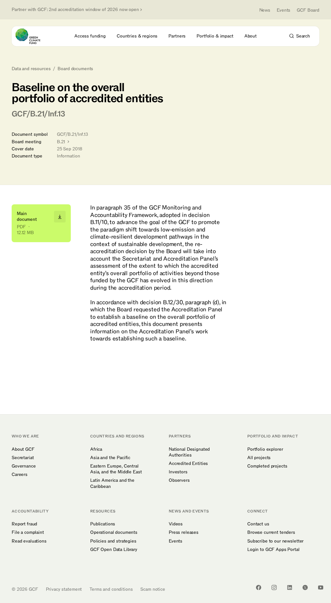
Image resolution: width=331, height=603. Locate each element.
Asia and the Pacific (110, 458)
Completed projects (267, 466)
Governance (24, 466)
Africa (96, 449)
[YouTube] (320, 587)
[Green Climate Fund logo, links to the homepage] (34, 36)
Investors (178, 472)
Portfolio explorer (265, 449)
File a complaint (28, 532)
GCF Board (308, 10)
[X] (305, 587)
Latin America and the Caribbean (112, 483)
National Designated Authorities (189, 452)
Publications (102, 524)
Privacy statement (64, 589)
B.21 (61, 142)
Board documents (75, 69)
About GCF (23, 449)
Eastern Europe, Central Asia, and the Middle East (116, 469)
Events (283, 10)
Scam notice (152, 589)
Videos (176, 524)
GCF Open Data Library (113, 550)
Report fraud (24, 524)
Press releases (183, 532)
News (264, 10)
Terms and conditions (111, 589)
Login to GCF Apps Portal (273, 550)
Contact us (258, 524)
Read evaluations (29, 541)
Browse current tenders (271, 532)
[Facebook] (258, 587)
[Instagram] (274, 587)
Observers (179, 480)
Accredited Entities (188, 464)
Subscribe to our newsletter (275, 541)
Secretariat (23, 458)
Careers (19, 475)
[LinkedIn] (289, 587)
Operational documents (113, 532)
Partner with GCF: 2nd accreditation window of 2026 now (75, 10)
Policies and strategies (113, 541)
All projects (259, 458)
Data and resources (31, 69)
